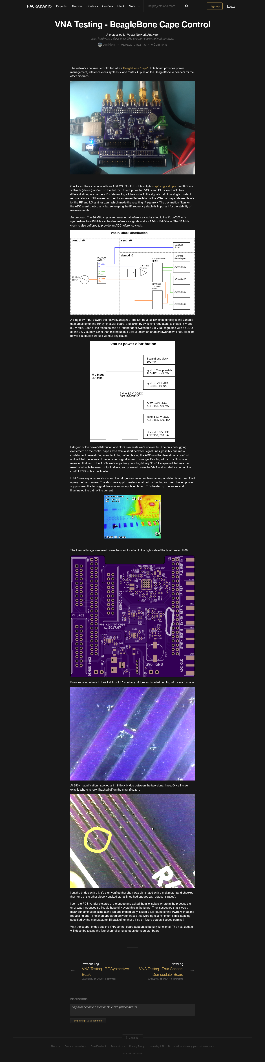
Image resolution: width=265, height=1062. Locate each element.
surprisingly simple (164, 186)
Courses (107, 6)
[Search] (186, 6)
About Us (55, 1046)
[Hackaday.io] (39, 6)
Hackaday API (156, 1046)
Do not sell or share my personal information (191, 1046)
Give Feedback (99, 1046)
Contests (92, 6)
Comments (159, 44)
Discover (76, 6)
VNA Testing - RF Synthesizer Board (105, 971)
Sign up (215, 6)
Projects (61, 6)
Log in (231, 6)
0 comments (177, 978)
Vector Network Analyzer (143, 34)
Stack (121, 6)
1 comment (110, 978)
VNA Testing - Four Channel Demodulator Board (161, 971)
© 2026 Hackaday (132, 1053)
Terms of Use (118, 1046)
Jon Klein (109, 44)
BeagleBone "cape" (135, 68)
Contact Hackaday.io (75, 1046)
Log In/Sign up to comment (88, 1020)
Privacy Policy (136, 1046)
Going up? (133, 1037)
